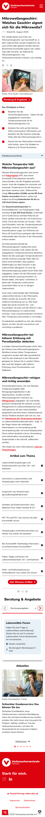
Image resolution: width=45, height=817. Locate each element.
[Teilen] (7, 65)
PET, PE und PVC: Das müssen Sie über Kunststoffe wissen (19, 519)
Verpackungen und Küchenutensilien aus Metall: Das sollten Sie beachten (20, 532)
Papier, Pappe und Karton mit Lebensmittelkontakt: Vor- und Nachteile (20, 558)
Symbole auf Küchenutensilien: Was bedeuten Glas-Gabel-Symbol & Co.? (18, 506)
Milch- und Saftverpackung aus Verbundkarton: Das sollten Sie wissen (19, 571)
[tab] (15, 746)
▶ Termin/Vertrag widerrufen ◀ (23, 793)
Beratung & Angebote (15, 99)
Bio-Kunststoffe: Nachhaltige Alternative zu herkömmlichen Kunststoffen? (20, 545)
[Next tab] (40, 608)
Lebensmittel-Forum (18, 623)
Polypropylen (12, 175)
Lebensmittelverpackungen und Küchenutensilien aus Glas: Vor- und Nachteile (18, 465)
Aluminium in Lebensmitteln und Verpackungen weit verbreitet (17, 480)
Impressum (15, 800)
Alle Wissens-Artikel (21, 582)
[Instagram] (4, 779)
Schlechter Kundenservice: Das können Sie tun (20, 706)
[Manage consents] (40, 812)
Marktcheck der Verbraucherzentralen (23, 418)
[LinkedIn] (10, 779)
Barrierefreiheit (23, 807)
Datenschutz (29, 800)
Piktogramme (8, 400)
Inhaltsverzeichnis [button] (12, 155)
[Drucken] (3, 65)
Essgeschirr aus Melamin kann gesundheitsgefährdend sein (15, 493)
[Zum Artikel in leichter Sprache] (11, 65)
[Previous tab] (5, 608)
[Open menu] (5, 812)
